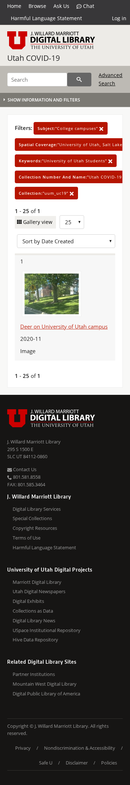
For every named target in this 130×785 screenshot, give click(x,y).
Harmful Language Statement (46, 18)
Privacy (23, 748)
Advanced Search (110, 79)
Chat (88, 6)
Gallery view (37, 221)
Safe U (45, 762)
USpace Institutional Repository (47, 630)
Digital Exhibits (28, 601)
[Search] (79, 79)
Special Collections (32, 518)
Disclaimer (77, 762)
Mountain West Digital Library (45, 684)
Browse (37, 6)
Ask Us (61, 6)
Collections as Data (33, 611)
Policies (109, 762)
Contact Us (24, 469)
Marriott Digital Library (37, 582)
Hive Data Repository (35, 639)
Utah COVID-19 (33, 58)
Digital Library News (34, 620)
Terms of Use (26, 537)
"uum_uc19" (44, 193)
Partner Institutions (34, 674)
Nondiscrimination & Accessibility (79, 748)
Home (14, 6)
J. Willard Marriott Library (34, 441)
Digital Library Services (37, 509)
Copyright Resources (35, 528)
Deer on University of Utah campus (64, 326)
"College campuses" (68, 128)
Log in (119, 18)
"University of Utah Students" (63, 160)
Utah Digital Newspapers (39, 591)
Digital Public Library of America (46, 693)
